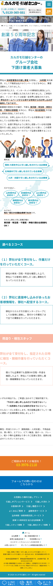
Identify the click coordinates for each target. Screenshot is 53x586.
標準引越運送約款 (16, 539)
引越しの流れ (41, 501)
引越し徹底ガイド (34, 506)
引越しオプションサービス (18, 501)
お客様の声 (16, 506)
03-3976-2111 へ (35, 12)
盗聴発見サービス (36, 510)
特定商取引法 (35, 539)
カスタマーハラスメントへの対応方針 (24, 542)
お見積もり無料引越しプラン (26, 497)
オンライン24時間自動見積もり (33, 545)
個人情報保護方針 (31, 536)
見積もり (11, 582)
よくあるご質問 (16, 510)
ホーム (27, 533)
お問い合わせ (10, 545)
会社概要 (14, 536)
